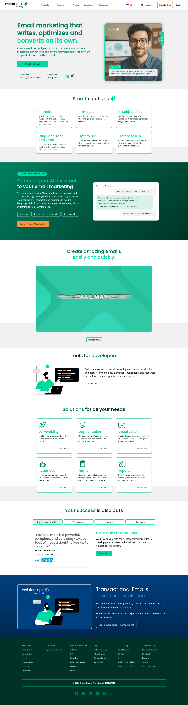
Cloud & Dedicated (149, 666)
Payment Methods (125, 666)
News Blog (74, 658)
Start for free (165, 5)
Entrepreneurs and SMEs (47, 522)
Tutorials (73, 650)
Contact (73, 670)
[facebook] (76, 694)
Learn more (92, 383)
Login (178, 5)
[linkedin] (90, 694)
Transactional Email (149, 650)
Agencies (109, 522)
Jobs (119, 658)
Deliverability (27, 670)
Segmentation (28, 662)
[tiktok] (112, 694)
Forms (25, 658)
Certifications (123, 654)
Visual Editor (27, 650)
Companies (140, 522)
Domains (145, 658)
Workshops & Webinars (127, 662)
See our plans (104, 553)
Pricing (76, 5)
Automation (27, 654)
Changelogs (74, 666)
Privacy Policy (99, 662)
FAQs (72, 654)
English (148, 5)
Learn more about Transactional (116, 624)
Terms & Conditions (101, 658)
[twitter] (97, 694)
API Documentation (77, 662)
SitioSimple (146, 654)
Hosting (145, 662)
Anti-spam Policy (100, 650)
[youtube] (105, 694)
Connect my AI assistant (33, 223)
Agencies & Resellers (54, 650)
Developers (89, 5)
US (131, 5)
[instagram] (83, 694)
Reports (26, 666)
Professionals (78, 522)
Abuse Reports (99, 654)
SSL (143, 670)
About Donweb (124, 650)
